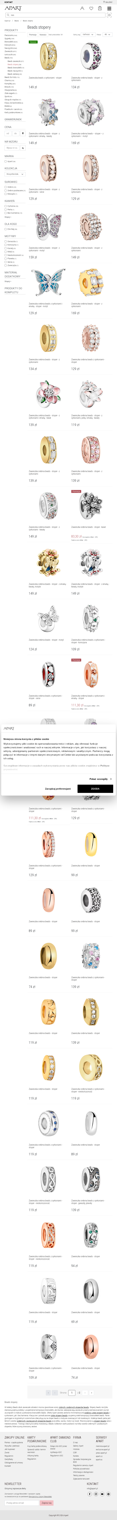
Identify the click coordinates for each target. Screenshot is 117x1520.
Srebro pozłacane (16, 190)
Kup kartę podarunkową (36, 1446)
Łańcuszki (10, 55)
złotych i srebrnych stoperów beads (74, 1407)
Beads (16, 21)
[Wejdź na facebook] (89, 1494)
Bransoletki (11, 42)
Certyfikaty (9, 1459)
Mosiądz (12, 194)
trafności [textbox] (86, 35)
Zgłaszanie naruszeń (81, 1479)
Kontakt (8, 1466)
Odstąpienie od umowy (14, 1463)
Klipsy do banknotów (14, 103)
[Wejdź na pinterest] (108, 1494)
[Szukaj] (23, 133)
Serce (10, 262)
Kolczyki (10, 45)
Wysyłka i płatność (12, 1446)
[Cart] (99, 8)
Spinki (8, 96)
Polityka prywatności (81, 1469)
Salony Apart (78, 1446)
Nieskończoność (15, 255)
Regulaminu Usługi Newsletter (40, 1497)
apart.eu (99, 1460)
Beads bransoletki (16, 68)
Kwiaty (11, 248)
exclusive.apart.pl (103, 1449)
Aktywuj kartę (32, 1456)
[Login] (82, 8)
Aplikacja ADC (56, 1452)
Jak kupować (10, 1449)
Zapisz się (46, 1503)
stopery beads (100, 1421)
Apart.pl (7, 21)
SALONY (108, 2)
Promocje (32, 35)
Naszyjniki (11, 48)
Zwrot (7, 1453)
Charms (9, 80)
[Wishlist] (91, 8)
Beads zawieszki (16, 61)
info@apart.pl (92, 1489)
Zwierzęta (12, 265)
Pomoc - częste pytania (14, 1442)
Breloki (8, 106)
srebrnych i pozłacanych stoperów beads (34, 1421)
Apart (11, 161)
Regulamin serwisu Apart (83, 1465)
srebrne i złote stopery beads (96, 1413)
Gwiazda (12, 241)
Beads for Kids (12, 77)
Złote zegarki (11, 93)
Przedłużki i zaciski (13, 109)
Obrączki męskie (13, 100)
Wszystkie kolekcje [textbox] (13, 174)
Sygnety (9, 39)
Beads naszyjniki (15, 71)
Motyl (10, 251)
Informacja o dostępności (83, 1472)
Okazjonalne (11, 90)
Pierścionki (11, 35)
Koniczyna (12, 245)
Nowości (43, 35)
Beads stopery (14, 64)
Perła (10, 209)
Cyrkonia (12, 206)
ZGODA (95, 788)
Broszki (9, 87)
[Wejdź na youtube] (102, 1494)
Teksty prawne (78, 1475)
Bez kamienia (14, 213)
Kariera (76, 1456)
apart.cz (99, 1456)
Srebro (11, 187)
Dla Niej (12, 229)
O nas (75, 1442)
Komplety (10, 84)
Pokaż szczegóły (99, 779)
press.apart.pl (101, 1453)
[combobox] (15, 174)
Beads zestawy (15, 74)
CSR (75, 1453)
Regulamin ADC (56, 1456)
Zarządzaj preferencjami (58, 788)
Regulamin (9, 1456)
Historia (76, 1449)
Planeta (11, 258)
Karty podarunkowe (13, 112)
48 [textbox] (106, 35)
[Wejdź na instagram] (96, 1494)
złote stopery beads (59, 1415)
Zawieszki (10, 51)
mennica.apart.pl (102, 1446)
